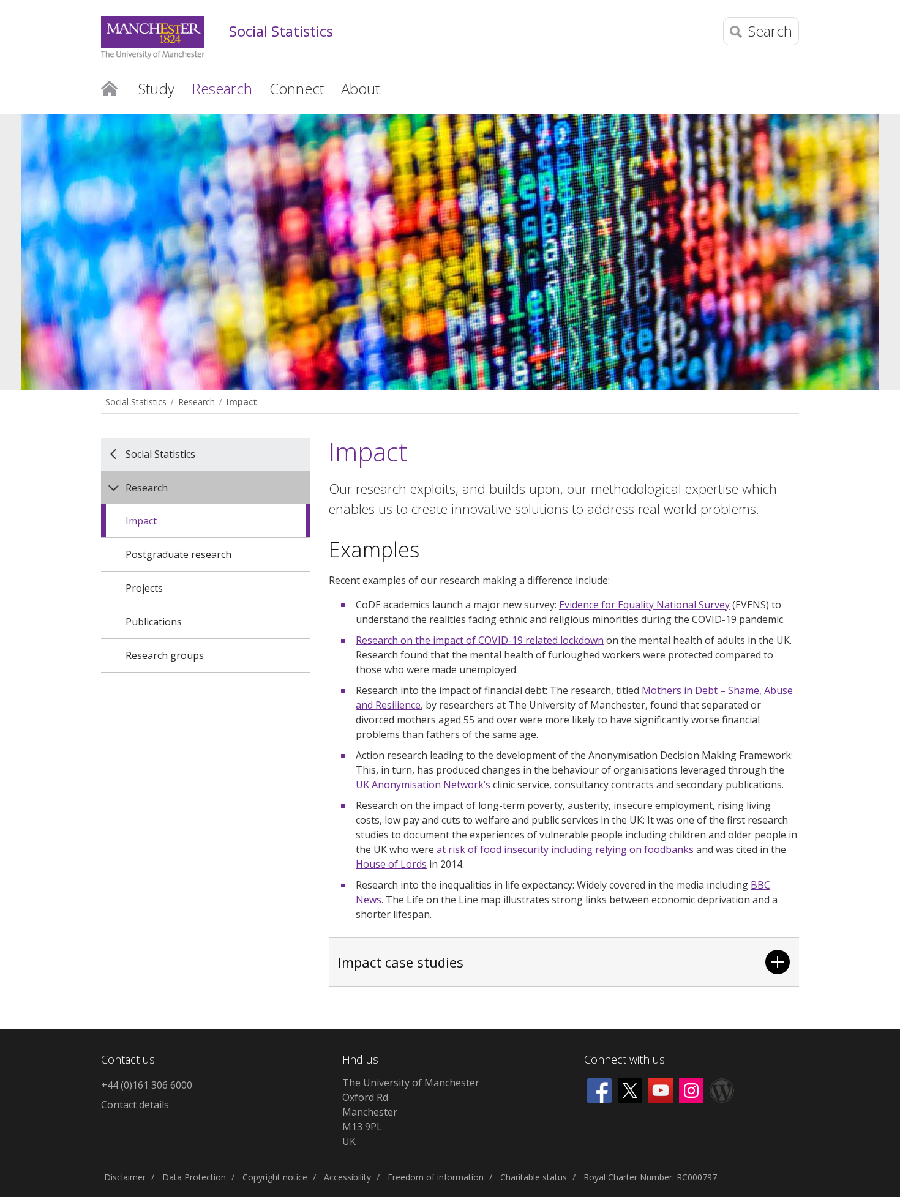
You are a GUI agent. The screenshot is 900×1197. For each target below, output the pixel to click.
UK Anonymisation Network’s (423, 784)
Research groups (165, 655)
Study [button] (156, 88)
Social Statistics (281, 31)
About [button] (360, 88)
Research (196, 402)
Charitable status (533, 1177)
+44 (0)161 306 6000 (146, 1085)
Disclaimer (125, 1177)
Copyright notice (274, 1177)
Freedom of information (436, 1177)
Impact (242, 402)
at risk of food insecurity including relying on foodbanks (565, 849)
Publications (154, 621)
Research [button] (222, 88)
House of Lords (391, 864)
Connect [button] (296, 88)
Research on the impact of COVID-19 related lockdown (480, 640)
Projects (144, 588)
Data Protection (194, 1177)
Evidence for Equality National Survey (644, 604)
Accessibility (347, 1177)
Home (109, 87)
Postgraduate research (178, 554)
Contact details (135, 1104)
